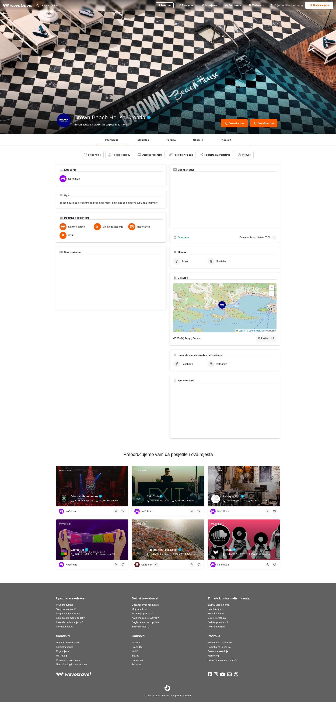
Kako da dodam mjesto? (69, 622)
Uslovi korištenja (217, 617)
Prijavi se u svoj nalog (68, 660)
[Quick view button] (116, 511)
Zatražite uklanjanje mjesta (222, 660)
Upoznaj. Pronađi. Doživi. (146, 604)
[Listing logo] (64, 120)
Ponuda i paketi (64, 626)
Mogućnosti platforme (68, 613)
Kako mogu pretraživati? (145, 617)
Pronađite (187, 5)
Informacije (111, 139)
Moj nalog (61, 655)
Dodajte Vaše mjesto (67, 642)
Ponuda (171, 139)
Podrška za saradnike (220, 642)
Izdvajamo (210, 5)
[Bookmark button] (123, 511)
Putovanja (234, 5)
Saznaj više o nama (218, 604)
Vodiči (135, 651)
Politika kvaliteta (216, 626)
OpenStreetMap (256, 330)
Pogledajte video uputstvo (146, 622)
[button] (225, 307)
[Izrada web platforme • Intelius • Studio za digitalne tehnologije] (167, 688)
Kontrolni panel (64, 646)
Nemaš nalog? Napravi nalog (72, 664)
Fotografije (142, 139)
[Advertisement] (111, 281)
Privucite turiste (64, 604)
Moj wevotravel (140, 609)
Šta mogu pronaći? (142, 613)
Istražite (136, 642)
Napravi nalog (295, 5)
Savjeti (135, 655)
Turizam (256, 5)
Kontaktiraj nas (216, 613)
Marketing (213, 655)
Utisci (198, 139)
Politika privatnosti (218, 622)
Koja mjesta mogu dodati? (70, 617)
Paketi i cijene (215, 609)
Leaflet (241, 330)
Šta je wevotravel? (66, 609)
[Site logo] (18, 5)
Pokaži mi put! (266, 338)
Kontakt (226, 139)
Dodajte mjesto (321, 5)
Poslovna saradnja (218, 651)
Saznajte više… (140, 626)
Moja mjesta (62, 651)
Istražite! (166, 5)
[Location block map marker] (222, 305)
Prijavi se (279, 5)
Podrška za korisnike (219, 646)
